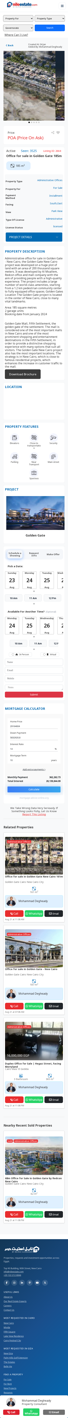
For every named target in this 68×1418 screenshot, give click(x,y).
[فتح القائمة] (62, 6)
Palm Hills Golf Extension (16, 1357)
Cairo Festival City (12, 1340)
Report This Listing (34, 814)
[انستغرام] (14, 1283)
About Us (8, 1296)
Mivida (7, 1327)
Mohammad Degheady (36, 1400)
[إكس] (45, 1283)
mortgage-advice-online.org (34, 798)
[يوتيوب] (37, 1283)
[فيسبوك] (7, 1283)
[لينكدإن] (22, 1283)
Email (55, 1412)
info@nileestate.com (14, 1271)
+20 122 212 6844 (12, 1275)
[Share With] (53, 132)
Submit (34, 694)
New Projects (10, 1388)
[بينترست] (30, 1283)
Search (49, 27)
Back (10, 45)
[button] (58, 132)
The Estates (9, 1362)
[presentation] (33, 591)
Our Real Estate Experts (15, 1301)
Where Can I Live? (16, 35)
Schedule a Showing (15, 554)
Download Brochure (22, 374)
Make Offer (53, 554)
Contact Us (9, 1310)
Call (12, 1412)
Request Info (34, 554)
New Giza (8, 1353)
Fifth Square (9, 1331)
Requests (8, 1392)
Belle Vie (8, 1366)
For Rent (8, 1383)
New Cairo (9, 1323)
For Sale (8, 1379)
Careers (8, 1305)
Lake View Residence (14, 1336)
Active (11, 151)
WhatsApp (31, 1413)
